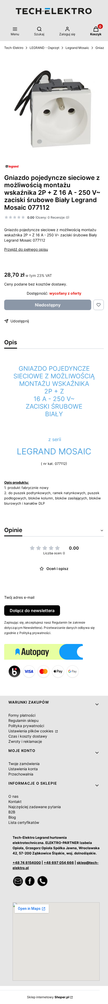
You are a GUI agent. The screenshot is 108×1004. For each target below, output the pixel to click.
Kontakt (14, 801)
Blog (12, 817)
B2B (11, 812)
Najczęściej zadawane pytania (34, 807)
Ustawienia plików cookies (31, 731)
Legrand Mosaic (77, 48)
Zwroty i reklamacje (25, 741)
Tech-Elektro (13, 48)
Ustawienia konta (23, 769)
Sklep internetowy (48, 997)
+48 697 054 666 (59, 862)
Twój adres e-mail (19, 597)
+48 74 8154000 (27, 862)
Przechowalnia (20, 774)
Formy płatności (21, 715)
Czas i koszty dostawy (27, 736)
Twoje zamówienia (24, 763)
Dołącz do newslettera (32, 610)
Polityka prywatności (26, 725)
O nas (13, 796)
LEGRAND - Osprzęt (44, 48)
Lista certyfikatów (23, 822)
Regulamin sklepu (23, 720)
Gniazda (101, 48)
